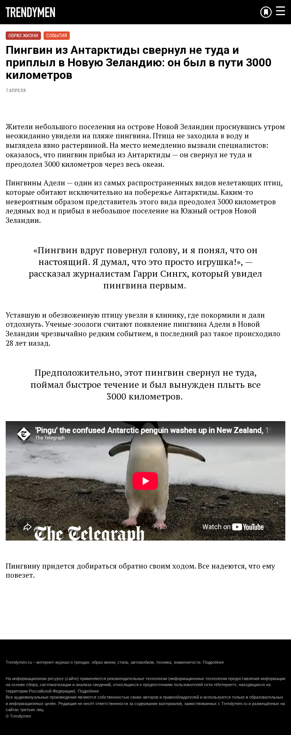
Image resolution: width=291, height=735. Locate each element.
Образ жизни (23, 35)
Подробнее (213, 662)
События (56, 35)
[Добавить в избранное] (266, 12)
